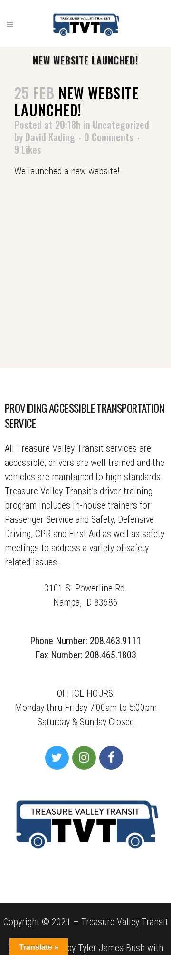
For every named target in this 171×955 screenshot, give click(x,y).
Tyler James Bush (111, 948)
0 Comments (108, 137)
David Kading (50, 137)
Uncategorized (121, 125)
